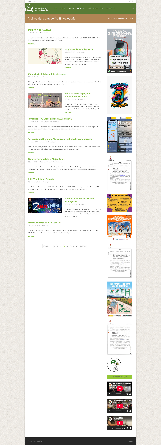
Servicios (71, 8)
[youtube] (131, 2)
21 (77, 246)
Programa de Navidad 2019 (79, 49)
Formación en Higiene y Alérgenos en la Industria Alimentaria (60, 138)
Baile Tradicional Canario (41, 179)
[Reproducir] (109, 394)
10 (57, 246)
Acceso (131, 441)
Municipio (63, 8)
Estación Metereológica (120, 377)
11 (60, 246)
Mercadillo (52, 162)
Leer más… (31, 43)
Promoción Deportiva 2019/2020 (44, 222)
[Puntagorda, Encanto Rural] (38, 8)
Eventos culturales (44, 162)
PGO (89, 8)
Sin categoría (45, 33)
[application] (119, 389)
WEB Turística (110, 8)
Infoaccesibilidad (98, 8)
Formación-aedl (48, 121)
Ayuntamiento (81, 8)
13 (67, 246)
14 (70, 246)
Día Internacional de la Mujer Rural (46, 159)
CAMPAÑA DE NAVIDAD (39, 29)
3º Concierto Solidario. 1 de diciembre (47, 74)
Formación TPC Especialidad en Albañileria (50, 118)
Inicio (56, 8)
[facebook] (129, 2)
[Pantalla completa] (130, 394)
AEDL (42, 121)
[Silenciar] (127, 394)
